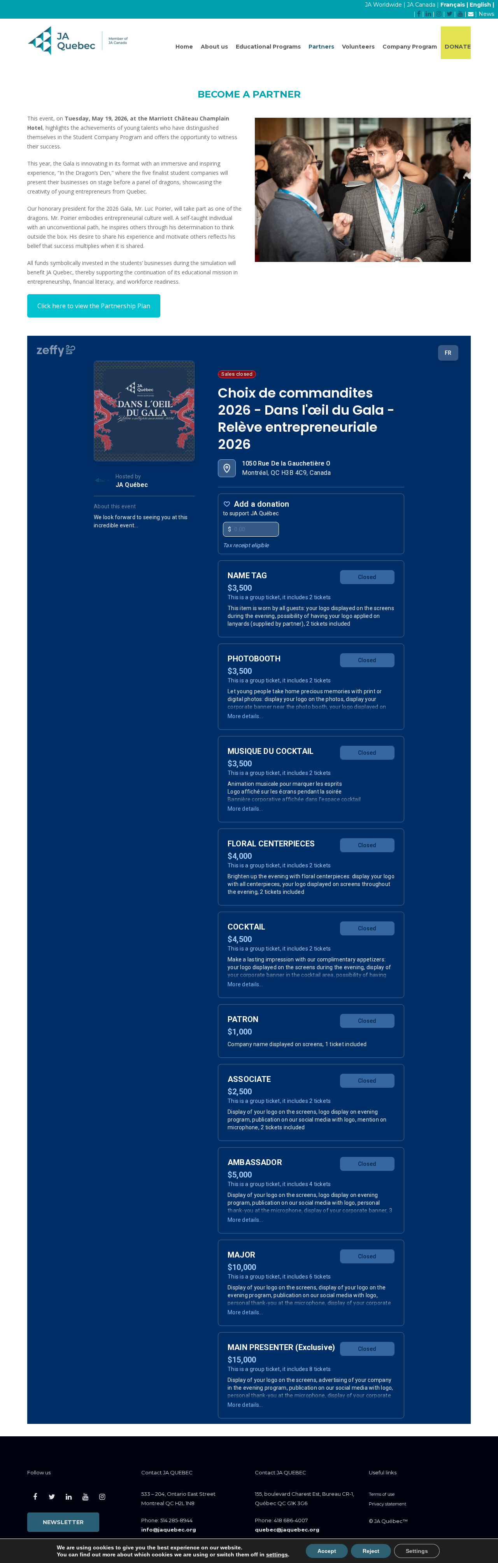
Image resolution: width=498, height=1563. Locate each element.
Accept (326, 1551)
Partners (321, 46)
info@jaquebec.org (168, 1529)
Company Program (409, 46)
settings (277, 1554)
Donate (458, 46)
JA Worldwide (383, 4)
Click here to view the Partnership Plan (93, 306)
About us (214, 46)
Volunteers (358, 46)
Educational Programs (268, 46)
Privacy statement (387, 1504)
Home (184, 46)
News (486, 13)
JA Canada (421, 4)
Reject (371, 1551)
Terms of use (382, 1494)
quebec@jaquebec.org (287, 1529)
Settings (417, 1551)
